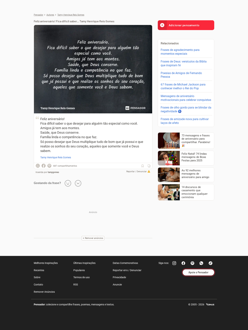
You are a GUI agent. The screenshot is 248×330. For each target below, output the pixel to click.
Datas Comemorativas (125, 263)
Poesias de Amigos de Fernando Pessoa (181, 75)
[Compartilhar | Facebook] (44, 166)
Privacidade (119, 277)
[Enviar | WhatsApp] (38, 166)
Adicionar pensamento (184, 25)
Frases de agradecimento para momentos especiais (180, 51)
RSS (75, 284)
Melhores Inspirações (46, 263)
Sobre (37, 277)
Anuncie (117, 284)
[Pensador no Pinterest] (192, 263)
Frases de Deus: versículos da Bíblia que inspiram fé (184, 63)
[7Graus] (210, 304)
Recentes (39, 270)
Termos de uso (81, 277)
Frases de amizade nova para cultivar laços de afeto (185, 121)
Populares (79, 270)
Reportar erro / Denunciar (127, 270)
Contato (38, 284)
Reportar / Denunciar (136, 171)
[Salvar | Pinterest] (49, 166)
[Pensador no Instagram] (174, 263)
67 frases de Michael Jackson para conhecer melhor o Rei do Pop (183, 86)
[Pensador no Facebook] (183, 263)
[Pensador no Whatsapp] (201, 263)
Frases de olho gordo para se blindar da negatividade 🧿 (186, 109)
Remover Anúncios (44, 291)
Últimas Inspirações (84, 263)
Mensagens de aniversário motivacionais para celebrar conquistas (186, 98)
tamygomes (53, 172)
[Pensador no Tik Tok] (210, 263)
